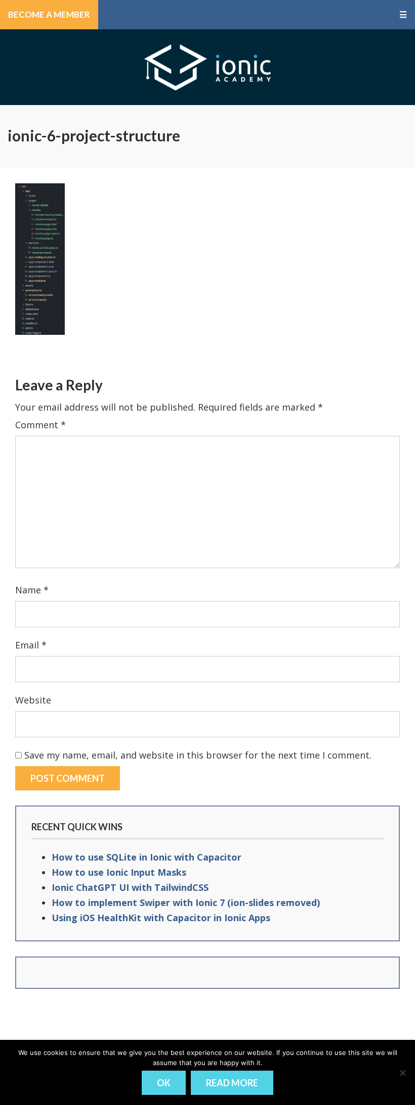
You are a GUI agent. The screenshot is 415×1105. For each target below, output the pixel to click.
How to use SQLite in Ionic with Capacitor (146, 857)
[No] (402, 1073)
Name (32, 590)
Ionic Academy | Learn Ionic (207, 67)
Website (33, 700)
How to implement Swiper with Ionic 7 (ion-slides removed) (186, 902)
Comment (40, 425)
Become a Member (49, 14)
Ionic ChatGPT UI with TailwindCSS (130, 887)
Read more (232, 1082)
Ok (164, 1082)
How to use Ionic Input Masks (119, 872)
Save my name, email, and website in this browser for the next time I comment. (197, 755)
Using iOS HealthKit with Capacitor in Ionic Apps (161, 918)
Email (31, 645)
